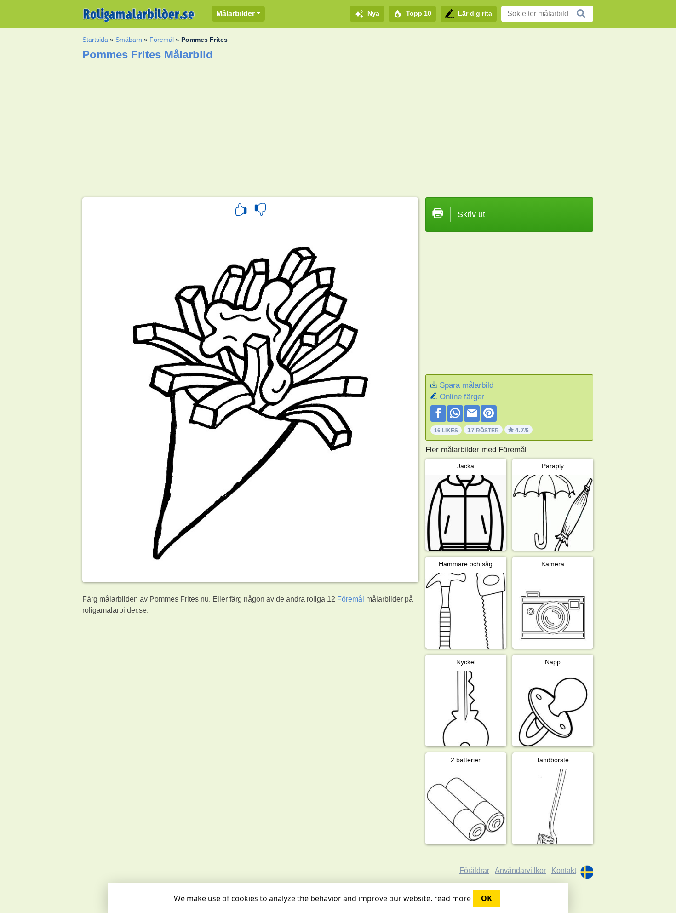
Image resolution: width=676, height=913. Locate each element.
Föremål (161, 39)
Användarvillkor (520, 870)
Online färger (462, 396)
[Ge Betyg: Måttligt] (260, 210)
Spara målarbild (466, 385)
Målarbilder (235, 13)
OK (486, 898)
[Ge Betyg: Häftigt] (241, 210)
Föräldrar (474, 870)
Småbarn (128, 39)
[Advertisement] (337, 126)
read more (452, 898)
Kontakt (563, 870)
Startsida (95, 39)
